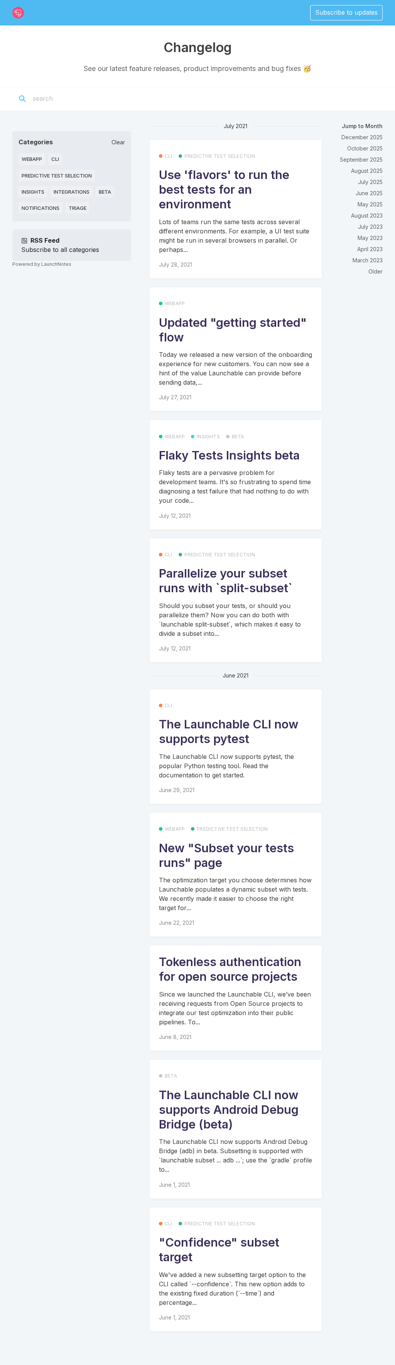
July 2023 (370, 226)
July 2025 (370, 182)
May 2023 (370, 238)
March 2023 (368, 260)
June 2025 (369, 193)
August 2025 (367, 170)
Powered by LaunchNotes (41, 264)
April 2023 (370, 249)
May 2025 (370, 204)
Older (375, 271)
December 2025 (362, 137)
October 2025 (365, 148)
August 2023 (367, 215)
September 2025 (361, 159)
